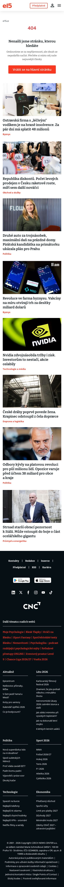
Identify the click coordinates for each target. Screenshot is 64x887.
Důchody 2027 (43, 815)
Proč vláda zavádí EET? (14, 766)
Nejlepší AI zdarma (12, 810)
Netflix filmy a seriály (13, 825)
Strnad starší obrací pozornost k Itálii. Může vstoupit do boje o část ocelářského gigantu (31, 531)
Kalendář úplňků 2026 (14, 707)
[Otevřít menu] (59, 5)
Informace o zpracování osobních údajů (26, 866)
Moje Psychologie (13, 632)
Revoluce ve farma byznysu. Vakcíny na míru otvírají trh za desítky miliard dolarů (32, 302)
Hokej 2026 (41, 759)
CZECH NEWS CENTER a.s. (44, 842)
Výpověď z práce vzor (13, 775)
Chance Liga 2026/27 (18, 659)
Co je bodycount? (11, 711)
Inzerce (45, 560)
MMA (39, 749)
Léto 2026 (42, 671)
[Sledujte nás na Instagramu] (36, 592)
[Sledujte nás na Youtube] (43, 592)
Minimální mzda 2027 (47, 820)
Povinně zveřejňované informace (39, 878)
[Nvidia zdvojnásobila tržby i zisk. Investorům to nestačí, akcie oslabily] (32, 334)
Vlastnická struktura (42, 870)
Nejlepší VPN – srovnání (15, 820)
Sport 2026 (42, 740)
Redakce (30, 560)
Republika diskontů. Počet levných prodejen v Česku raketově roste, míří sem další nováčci (30, 183)
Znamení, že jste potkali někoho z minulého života (48, 693)
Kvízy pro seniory (11, 702)
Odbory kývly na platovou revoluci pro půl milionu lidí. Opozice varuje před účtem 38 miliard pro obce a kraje (31, 471)
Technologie (10, 792)
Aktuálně (8, 671)
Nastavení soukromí (19, 870)
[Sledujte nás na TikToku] (51, 592)
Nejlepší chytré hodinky (15, 815)
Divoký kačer (9, 780)
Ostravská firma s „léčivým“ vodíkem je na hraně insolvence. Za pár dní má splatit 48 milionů (31, 124)
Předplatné (19, 567)
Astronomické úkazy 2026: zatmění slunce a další (47, 704)
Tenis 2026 (41, 763)
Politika (7, 740)
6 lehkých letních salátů (48, 728)
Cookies (52, 866)
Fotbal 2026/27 (43, 754)
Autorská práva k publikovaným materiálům (31, 857)
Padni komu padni (12, 770)
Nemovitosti (20, 642)
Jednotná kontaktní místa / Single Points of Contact (31, 874)
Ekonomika (43, 792)
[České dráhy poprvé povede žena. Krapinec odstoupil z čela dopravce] (32, 391)
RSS (34, 567)
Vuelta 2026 (40, 659)
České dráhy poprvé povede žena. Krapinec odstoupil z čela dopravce (30, 414)
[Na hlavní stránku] (7, 5)
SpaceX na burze (11, 801)
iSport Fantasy (22, 637)
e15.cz (6, 20)
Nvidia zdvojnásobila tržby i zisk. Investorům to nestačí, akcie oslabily (29, 359)
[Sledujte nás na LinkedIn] (13, 592)
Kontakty (13, 560)
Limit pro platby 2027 (47, 810)
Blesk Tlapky (33, 632)
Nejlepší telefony (11, 805)
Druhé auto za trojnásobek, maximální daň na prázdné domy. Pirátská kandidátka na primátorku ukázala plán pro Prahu (31, 242)
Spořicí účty (42, 805)
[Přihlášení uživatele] (52, 5)
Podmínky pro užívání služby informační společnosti (31, 862)
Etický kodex (14, 878)
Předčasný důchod (45, 801)
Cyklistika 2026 (43, 778)
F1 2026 (40, 768)
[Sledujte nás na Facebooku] (28, 592)
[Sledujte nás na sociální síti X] (21, 592)
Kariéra (46, 567)
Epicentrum (9, 680)
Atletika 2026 (42, 773)
